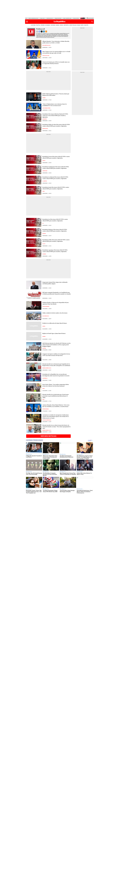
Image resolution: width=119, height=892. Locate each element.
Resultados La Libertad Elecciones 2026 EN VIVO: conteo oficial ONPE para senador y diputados (55, 177)
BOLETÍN (86, 25)
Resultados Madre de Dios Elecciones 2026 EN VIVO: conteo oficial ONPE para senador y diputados (56, 125)
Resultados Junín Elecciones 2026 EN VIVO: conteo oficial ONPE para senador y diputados (55, 188)
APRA (43, 399)
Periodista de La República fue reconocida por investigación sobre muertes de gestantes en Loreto (55, 375)
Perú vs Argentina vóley (33, 18)
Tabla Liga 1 (42, 18)
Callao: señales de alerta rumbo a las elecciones (54, 313)
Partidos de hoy (50, 18)
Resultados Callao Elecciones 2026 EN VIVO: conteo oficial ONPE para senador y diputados (56, 240)
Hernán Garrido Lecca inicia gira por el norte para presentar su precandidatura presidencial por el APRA (55, 396)
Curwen (43, 97)
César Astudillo (76, 18)
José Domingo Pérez (46, 108)
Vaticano (44, 348)
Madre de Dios (45, 128)
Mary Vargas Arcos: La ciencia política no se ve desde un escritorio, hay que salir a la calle (56, 52)
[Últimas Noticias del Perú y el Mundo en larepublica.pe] (59, 22)
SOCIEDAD (53, 25)
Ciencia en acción (45, 55)
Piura (43, 388)
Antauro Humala (45, 408)
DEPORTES (66, 25)
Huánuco (44, 233)
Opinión (43, 336)
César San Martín (45, 306)
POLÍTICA (38, 25)
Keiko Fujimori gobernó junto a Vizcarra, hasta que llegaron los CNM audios (55, 94)
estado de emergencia (46, 419)
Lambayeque (44, 170)
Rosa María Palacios (46, 45)
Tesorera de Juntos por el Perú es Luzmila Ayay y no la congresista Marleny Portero (56, 62)
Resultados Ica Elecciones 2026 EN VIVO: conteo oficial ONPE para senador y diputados (55, 220)
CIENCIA (61, 25)
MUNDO (57, 25)
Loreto (43, 160)
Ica (43, 223)
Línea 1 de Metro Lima (67, 18)
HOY (26, 18)
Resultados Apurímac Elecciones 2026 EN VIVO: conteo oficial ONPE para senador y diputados (55, 250)
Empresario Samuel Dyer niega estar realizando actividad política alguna (54, 283)
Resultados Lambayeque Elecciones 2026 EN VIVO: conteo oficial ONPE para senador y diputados (55, 167)
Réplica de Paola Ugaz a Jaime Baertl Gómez (54, 333)
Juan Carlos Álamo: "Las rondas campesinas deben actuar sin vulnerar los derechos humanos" (55, 385)
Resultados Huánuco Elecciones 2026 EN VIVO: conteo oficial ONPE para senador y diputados (54, 230)
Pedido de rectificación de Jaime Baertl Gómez (54, 323)
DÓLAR (78, 25)
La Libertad (44, 180)
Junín (43, 191)
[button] (27, 21)
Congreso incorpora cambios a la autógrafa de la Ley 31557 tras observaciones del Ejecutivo (56, 354)
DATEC (82, 25)
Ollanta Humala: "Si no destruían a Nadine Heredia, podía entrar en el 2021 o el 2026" (55, 42)
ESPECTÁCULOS (73, 25)
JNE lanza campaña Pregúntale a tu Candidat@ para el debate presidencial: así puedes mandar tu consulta (56, 293)
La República (44, 378)
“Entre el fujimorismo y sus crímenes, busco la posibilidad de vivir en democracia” (54, 104)
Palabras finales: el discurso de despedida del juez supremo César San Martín (55, 303)
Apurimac (44, 253)
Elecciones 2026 (45, 315)
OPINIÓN (43, 25)
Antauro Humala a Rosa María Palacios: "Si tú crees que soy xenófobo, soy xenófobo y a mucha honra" (55, 405)
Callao (43, 243)
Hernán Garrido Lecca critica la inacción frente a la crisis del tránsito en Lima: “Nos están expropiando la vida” (56, 426)
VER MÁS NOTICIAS (48, 436)
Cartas (43, 326)
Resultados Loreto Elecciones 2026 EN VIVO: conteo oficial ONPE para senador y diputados (56, 157)
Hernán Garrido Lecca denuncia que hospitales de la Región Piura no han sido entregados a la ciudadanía (56, 364)
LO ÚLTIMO (33, 25)
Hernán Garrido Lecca (46, 367)
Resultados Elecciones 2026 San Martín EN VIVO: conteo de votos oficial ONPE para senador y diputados (55, 115)
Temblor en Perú (58, 18)
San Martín (44, 119)
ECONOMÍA (47, 25)
